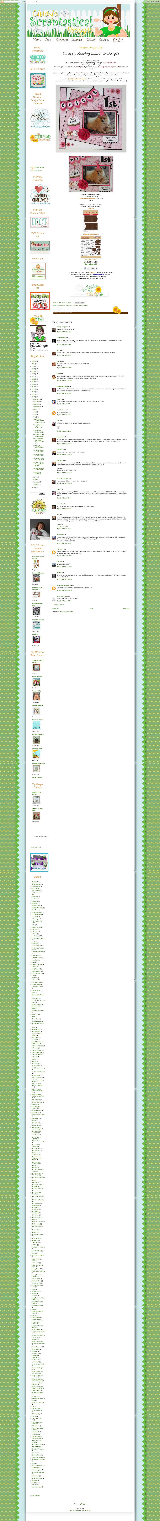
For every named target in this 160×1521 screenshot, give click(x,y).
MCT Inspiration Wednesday (36, 1162)
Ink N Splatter (36, 1065)
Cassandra (60, 437)
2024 (33, 366)
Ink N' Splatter (36, 1075)
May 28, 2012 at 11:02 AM (64, 393)
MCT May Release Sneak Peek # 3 (38, 450)
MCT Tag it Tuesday (37, 1188)
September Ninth (37, 720)
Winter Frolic (35, 1476)
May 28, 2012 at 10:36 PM (64, 473)
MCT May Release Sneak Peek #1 (38, 459)
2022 (33, 371)
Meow (33, 1219)
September (36, 406)
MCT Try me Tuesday (38, 1200)
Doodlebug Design (37, 986)
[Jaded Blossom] (40, 127)
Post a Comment (59, 605)
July (34, 412)
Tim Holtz (34, 1453)
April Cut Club (36, 888)
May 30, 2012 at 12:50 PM (64, 590)
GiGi (58, 350)
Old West (34, 1245)
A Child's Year (36, 886)
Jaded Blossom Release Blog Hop (37, 1089)
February (36, 482)
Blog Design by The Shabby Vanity (80, 1510)
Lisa (58, 514)
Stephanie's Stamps (37, 1393)
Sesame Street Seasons (36, 1338)
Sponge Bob (35, 1362)
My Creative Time (37, 705)
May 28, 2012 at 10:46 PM (64, 483)
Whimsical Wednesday (38, 1472)
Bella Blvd (35, 903)
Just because (35, 1104)
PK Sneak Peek (36, 1281)
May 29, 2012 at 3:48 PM (64, 529)
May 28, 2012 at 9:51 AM (64, 344)
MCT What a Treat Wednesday (37, 1204)
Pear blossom (36, 1278)
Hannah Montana (37, 1050)
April (34, 477)
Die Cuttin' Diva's (37, 982)
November (36, 401)
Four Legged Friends (38, 1023)
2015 (33, 389)
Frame (33, 1027)
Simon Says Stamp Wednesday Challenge (38, 1342)
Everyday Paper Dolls (38, 1010)
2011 (33, 488)
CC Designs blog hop (38, 938)
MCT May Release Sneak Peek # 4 (38, 446)
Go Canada (35, 1040)
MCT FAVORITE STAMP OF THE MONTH (36, 1158)
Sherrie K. (60, 449)
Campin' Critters (36, 927)
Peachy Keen (36, 1269)
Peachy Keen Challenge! (37, 473)
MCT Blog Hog (36, 1148)
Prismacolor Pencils (37, 1305)
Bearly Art (34, 899)
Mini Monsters (36, 1224)
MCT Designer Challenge (36, 1153)
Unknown (59, 549)
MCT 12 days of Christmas (36, 1137)
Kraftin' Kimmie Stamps (38, 1114)
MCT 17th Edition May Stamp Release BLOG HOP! (38, 441)
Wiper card (35, 1480)
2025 (33, 364)
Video (33, 1463)
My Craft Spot (36, 1230)
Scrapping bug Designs (36, 1322)
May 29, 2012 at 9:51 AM (64, 498)
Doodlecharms (36, 990)
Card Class (35, 931)
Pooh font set (35, 1291)
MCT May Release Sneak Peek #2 (38, 454)
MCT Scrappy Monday (38, 1177)
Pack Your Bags (36, 1251)
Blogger (83, 1504)
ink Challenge (36, 1063)
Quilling (34, 1309)
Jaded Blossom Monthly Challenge (37, 1084)
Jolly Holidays (36, 1100)
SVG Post (34, 1426)
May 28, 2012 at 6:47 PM (64, 415)
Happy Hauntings (37, 1054)
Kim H (58, 489)
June (35, 414)
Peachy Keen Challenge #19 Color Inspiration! (39, 420)
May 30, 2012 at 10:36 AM (64, 566)
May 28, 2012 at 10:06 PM (64, 444)
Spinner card (35, 1359)
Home (91, 608)
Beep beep (35, 901)
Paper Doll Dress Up (38, 1255)
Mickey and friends (37, 1222)
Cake (33, 925)
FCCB (33, 1016)
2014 (33, 392)
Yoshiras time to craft (63, 585)
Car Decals (35, 929)
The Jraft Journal (36, 1447)
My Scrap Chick (36, 1238)
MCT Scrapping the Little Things (37, 1174)
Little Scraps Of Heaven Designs (36, 1128)
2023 (33, 369)
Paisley (34, 1253)
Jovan (58, 399)
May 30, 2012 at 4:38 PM (64, 601)
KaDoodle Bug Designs (36, 1107)
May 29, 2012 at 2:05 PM (64, 509)
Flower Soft (35, 1019)
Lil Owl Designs (37, 777)
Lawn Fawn (35, 1118)
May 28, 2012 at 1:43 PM (64, 404)
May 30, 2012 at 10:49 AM (64, 579)
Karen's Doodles (36, 1110)
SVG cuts (34, 1416)
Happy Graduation (37, 1052)
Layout (67, 305)
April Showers (36, 890)
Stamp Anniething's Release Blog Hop (37, 1387)
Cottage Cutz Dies (37, 964)
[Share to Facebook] (82, 303)
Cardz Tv (34, 934)
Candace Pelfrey (39, 167)
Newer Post (55, 608)
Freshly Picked (36, 1031)
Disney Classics (36, 984)
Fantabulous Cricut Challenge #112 (38, 435)
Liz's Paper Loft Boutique (76, 305)
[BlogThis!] (78, 303)
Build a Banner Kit (91, 264)
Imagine (34, 1059)
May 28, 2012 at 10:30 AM (64, 380)
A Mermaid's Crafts (62, 526)
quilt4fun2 (60, 534)
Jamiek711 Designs (38, 573)
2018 (33, 381)
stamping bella (36, 1390)
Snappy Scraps (37, 676)
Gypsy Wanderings (37, 1046)
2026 (33, 361)
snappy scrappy (62, 327)
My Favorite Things (37, 1234)
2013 (33, 394)
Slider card (35, 1351)
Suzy (58, 361)
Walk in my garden (37, 1465)
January (36, 484)
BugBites (35, 634)
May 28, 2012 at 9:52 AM (64, 355)
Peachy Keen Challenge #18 (38, 431)
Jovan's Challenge (37, 1102)
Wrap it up (35, 1482)
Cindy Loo (35, 960)
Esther (59, 562)
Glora (58, 374)
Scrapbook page (36, 1320)
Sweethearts (35, 1434)
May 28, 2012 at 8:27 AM (64, 332)
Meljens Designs (36, 1217)
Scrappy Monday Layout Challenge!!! (38, 426)
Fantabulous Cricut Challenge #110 (38, 468)
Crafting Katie (61, 337)
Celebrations (35, 955)
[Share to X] (80, 303)
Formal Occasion (37, 1021)
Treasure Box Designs (38, 1459)
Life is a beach (36, 1123)
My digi (34, 1232)
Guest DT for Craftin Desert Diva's (37, 1042)
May (34, 417)
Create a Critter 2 (37, 973)
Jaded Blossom (36, 1078)
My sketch (34, 1240)
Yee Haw (34, 1485)
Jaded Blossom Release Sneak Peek (38, 1095)
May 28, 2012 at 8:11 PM (64, 431)
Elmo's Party (35, 998)
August (35, 409)
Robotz (86, 305)
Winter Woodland (37, 1478)
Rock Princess (36, 1317)
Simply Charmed (36, 1347)
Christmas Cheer (37, 958)
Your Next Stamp (36, 1487)
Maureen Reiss (61, 596)
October (35, 404)
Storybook (35, 1396)
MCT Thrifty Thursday (38, 1196)
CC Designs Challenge (35, 942)
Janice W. (59, 504)
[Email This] (76, 303)
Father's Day (35, 1014)
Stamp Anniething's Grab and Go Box (37, 1379)
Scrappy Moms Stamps (38, 1332)
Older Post (126, 608)
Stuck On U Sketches (38, 1402)
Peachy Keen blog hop (38, 1271)
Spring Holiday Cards (38, 1364)
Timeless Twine (36, 1455)
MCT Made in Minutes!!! (36, 1166)
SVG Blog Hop (36, 1414)
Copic (33, 962)
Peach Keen (35, 1263)
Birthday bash (36, 905)
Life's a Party (35, 1125)
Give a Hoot (35, 1037)
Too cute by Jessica (37, 1457)
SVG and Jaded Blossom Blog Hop (37, 1409)
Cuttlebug (34, 980)
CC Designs (35, 936)
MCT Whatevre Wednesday (36, 1212)
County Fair (35, 966)
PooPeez (34, 1293)
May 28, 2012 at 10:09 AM (64, 368)
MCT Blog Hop (36, 1150)
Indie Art (34, 1061)
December (36, 399)
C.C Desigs (35, 916)
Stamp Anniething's (37, 1368)
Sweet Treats (35, 1432)
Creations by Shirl (62, 386)
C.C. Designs (35, 919)
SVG (33, 1406)
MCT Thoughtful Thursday (36, 1193)
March (35, 479)
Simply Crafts (35, 1349)
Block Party (35, 910)
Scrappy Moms (36, 1329)
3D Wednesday (36, 884)
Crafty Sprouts (36, 969)
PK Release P (36, 1283)
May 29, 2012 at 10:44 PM (64, 556)
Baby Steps (35, 896)
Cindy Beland (38, 170)
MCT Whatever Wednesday (36, 1208)
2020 (33, 376)
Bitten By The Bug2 (37, 908)
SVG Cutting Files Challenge (37, 1422)
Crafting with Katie (38, 734)
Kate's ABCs (35, 1112)
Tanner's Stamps (36, 1438)
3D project (35, 882)
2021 (33, 374)
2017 (33, 384)
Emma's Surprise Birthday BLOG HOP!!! (38, 464)
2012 (33, 397)
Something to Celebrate (35, 1356)
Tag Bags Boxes (36, 1436)
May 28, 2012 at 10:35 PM (64, 454)
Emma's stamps (61, 305)
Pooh (33, 1289)
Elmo (33, 992)
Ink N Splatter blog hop (38, 1068)
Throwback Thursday (38, 1449)
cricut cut (34, 978)
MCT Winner (35, 1215)
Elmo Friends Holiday (38, 995)
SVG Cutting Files (37, 1418)
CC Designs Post (37, 946)
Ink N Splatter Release (38, 1072)
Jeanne (59, 572)
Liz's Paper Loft (37, 749)
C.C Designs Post (37, 914)
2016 (33, 386)
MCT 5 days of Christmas (36, 1145)
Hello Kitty (35, 1057)
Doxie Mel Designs (38, 620)
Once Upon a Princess (38, 1247)
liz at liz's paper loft (62, 478)
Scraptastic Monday (37, 1335)
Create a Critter (36, 971)
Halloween (35, 1048)
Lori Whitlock (35, 1135)
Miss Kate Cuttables (37, 1226)
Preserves (35, 1296)
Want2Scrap (35, 1467)
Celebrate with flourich (38, 952)
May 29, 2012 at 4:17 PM (64, 543)
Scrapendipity (36, 691)
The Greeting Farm (37, 1444)
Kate (58, 420)
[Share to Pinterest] (84, 303)
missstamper (61, 410)
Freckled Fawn (36, 1029)
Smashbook (35, 1353)
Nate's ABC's (35, 1242)
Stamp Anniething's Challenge (37, 1376)
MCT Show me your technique (37, 1181)
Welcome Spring (36, 1470)
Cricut (33, 975)
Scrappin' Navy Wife (38, 763)
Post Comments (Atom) (66, 612)
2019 (33, 379)
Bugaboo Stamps (37, 912)
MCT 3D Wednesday (38, 1141)
